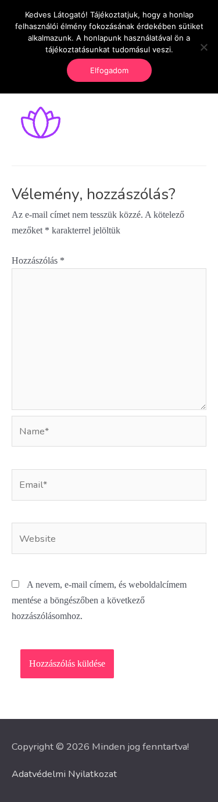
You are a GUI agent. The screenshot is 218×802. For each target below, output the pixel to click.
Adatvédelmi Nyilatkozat (64, 774)
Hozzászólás (38, 260)
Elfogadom (109, 70)
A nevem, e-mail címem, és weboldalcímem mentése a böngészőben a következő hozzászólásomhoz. (99, 600)
